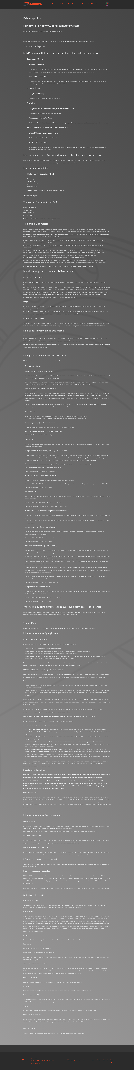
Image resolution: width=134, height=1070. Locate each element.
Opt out (55, 582)
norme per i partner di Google (83, 464)
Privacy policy (71, 1060)
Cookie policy (81, 1060)
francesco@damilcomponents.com (54, 190)
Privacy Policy (48, 435)
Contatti (105, 1060)
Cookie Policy (91, 628)
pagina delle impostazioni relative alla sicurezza (96, 559)
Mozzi (92, 1060)
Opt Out (55, 471)
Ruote (98, 1060)
